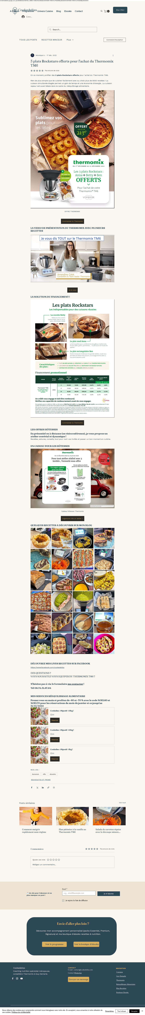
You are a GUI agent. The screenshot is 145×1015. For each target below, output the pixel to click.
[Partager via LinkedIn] (43, 787)
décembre (53, 774)
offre (44, 774)
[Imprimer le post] (54, 787)
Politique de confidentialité (21, 1012)
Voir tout (122, 803)
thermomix (35, 774)
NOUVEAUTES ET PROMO (41, 780)
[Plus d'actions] (113, 55)
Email (64, 889)
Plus (69, 40)
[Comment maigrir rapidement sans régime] (35, 816)
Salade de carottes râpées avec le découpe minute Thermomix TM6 (108, 830)
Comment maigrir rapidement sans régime (34, 830)
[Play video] (72, 258)
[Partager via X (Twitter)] (37, 787)
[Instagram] (17, 978)
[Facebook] (12, 978)
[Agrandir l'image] (41, 538)
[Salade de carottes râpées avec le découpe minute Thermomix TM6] (109, 816)
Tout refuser (121, 1011)
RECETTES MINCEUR (51, 40)
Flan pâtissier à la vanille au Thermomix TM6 (72, 830)
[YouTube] (21, 978)
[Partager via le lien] (48, 787)
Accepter (134, 1011)
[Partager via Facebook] (32, 787)
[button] (45, 11)
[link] (107, 11)
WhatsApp (78, 973)
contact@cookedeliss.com (83, 970)
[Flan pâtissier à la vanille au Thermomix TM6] (72, 816)
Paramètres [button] (109, 1011)
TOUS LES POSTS (28, 40)
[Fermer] (142, 1011)
